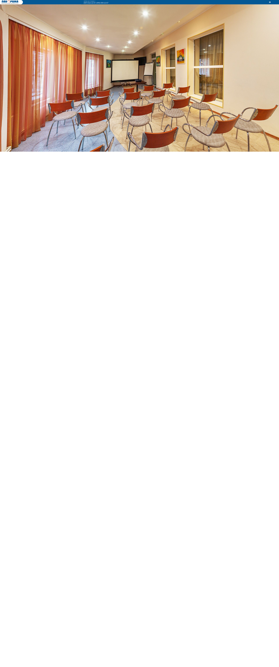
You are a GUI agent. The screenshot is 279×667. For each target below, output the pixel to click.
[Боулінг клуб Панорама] (10, 3)
